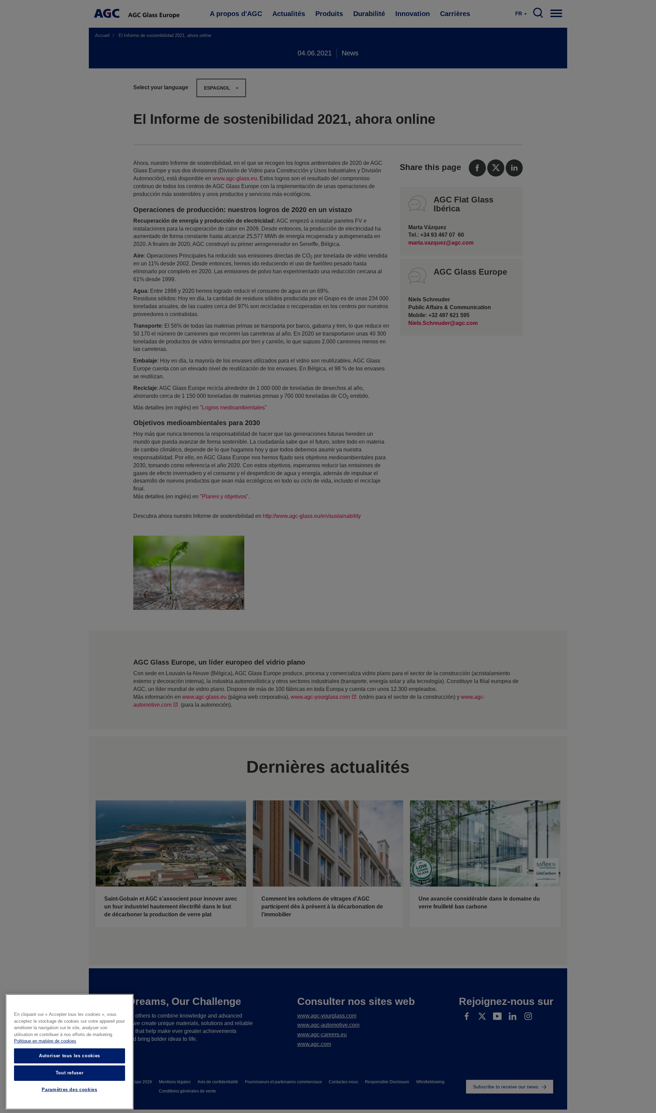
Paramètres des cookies (69, 1089)
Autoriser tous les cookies (69, 1055)
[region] (69, 1052)
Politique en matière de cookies (45, 1041)
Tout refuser (70, 1072)
